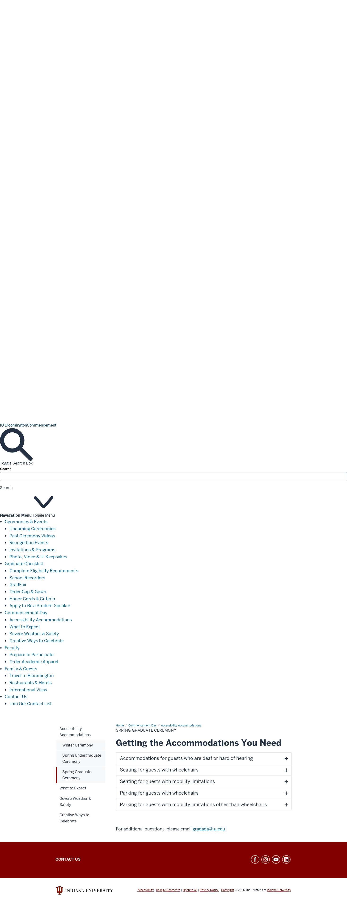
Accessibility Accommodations (40, 619)
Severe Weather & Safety (34, 633)
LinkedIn (286, 859)
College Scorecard (168, 890)
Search (6, 469)
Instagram (265, 859)
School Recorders (27, 578)
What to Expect (24, 627)
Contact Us (16, 696)
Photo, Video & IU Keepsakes (38, 557)
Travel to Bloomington (31, 675)
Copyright (227, 890)
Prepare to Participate (31, 654)
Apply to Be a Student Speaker (39, 605)
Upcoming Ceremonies (32, 528)
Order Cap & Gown (27, 591)
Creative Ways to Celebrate (36, 640)
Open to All (190, 890)
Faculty (12, 648)
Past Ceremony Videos (32, 536)
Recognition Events (28, 542)
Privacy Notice (209, 890)
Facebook (255, 859)
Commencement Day (26, 612)
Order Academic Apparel (33, 661)
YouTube (276, 859)
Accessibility (145, 890)
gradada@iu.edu (209, 829)
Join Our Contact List (30, 703)
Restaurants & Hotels (30, 682)
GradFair (18, 584)
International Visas (28, 690)
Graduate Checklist (24, 563)
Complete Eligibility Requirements (43, 570)
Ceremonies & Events (26, 521)
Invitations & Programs (32, 549)
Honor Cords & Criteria (32, 598)
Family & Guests (21, 669)
